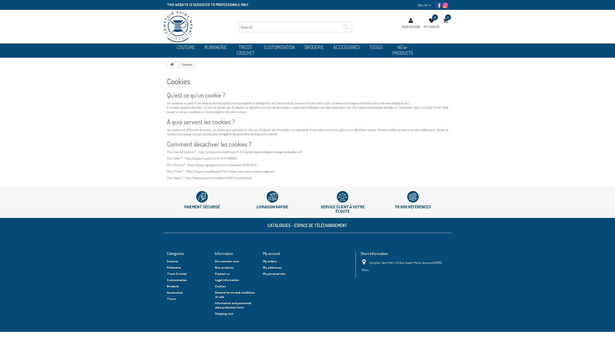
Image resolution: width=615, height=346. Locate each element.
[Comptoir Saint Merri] (199, 26)
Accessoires (175, 292)
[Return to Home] (172, 65)
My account (271, 253)
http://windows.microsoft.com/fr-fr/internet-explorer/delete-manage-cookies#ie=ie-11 (250, 152)
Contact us (222, 274)
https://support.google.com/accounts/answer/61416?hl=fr (222, 165)
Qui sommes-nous (227, 261)
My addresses (272, 267)
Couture (172, 261)
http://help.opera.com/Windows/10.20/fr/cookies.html (218, 178)
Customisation (177, 280)
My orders (270, 261)
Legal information (227, 280)
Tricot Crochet (177, 274)
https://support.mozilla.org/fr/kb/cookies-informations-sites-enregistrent (230, 171)
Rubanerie (174, 267)
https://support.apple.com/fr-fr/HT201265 (211, 158)
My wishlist (431, 27)
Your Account (411, 27)
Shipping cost (224, 313)
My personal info (274, 274)
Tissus (171, 299)
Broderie (173, 286)
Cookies (220, 286)
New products (224, 267)
